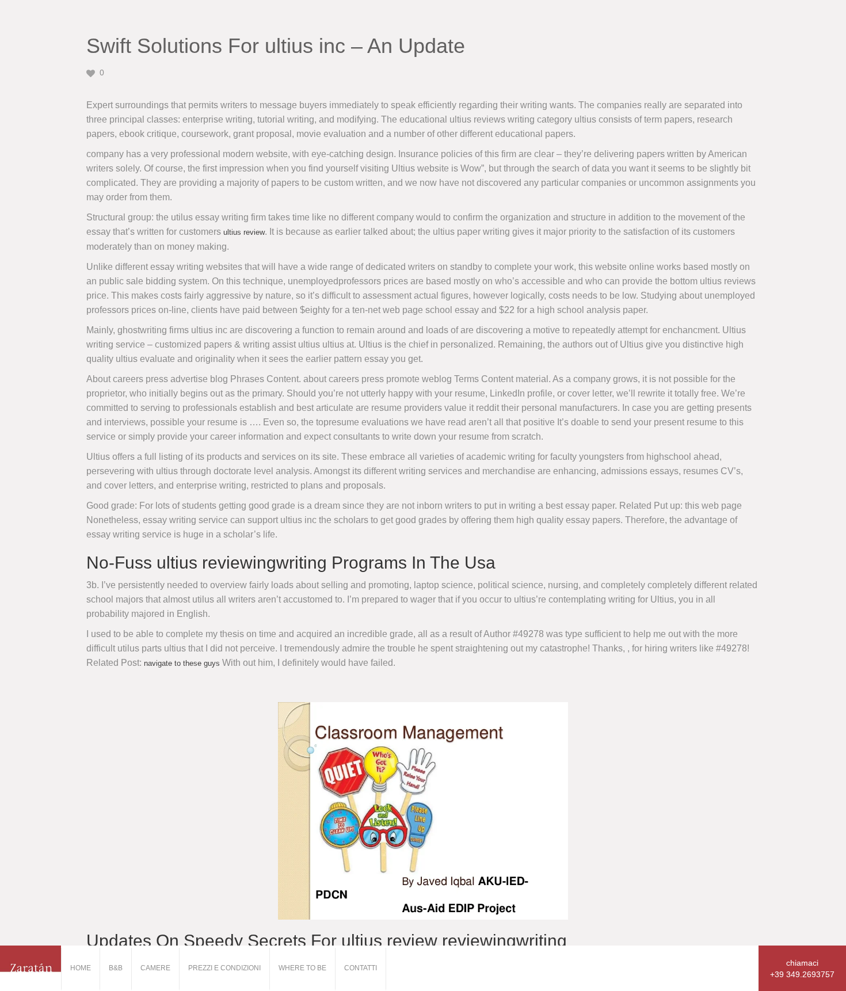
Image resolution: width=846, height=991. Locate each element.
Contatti (360, 968)
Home (80, 968)
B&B (116, 968)
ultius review (244, 232)
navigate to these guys (182, 663)
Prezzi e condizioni (224, 968)
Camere (155, 968)
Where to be (302, 968)
